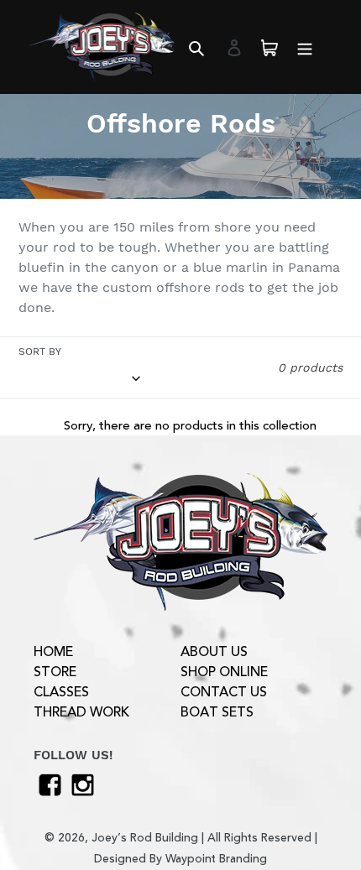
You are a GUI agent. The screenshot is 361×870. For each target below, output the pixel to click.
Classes (61, 692)
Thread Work (81, 712)
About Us (214, 652)
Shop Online (224, 672)
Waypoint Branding (216, 858)
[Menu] (304, 47)
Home (53, 652)
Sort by (39, 351)
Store (55, 672)
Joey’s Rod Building (145, 838)
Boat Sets (217, 712)
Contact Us (223, 692)
